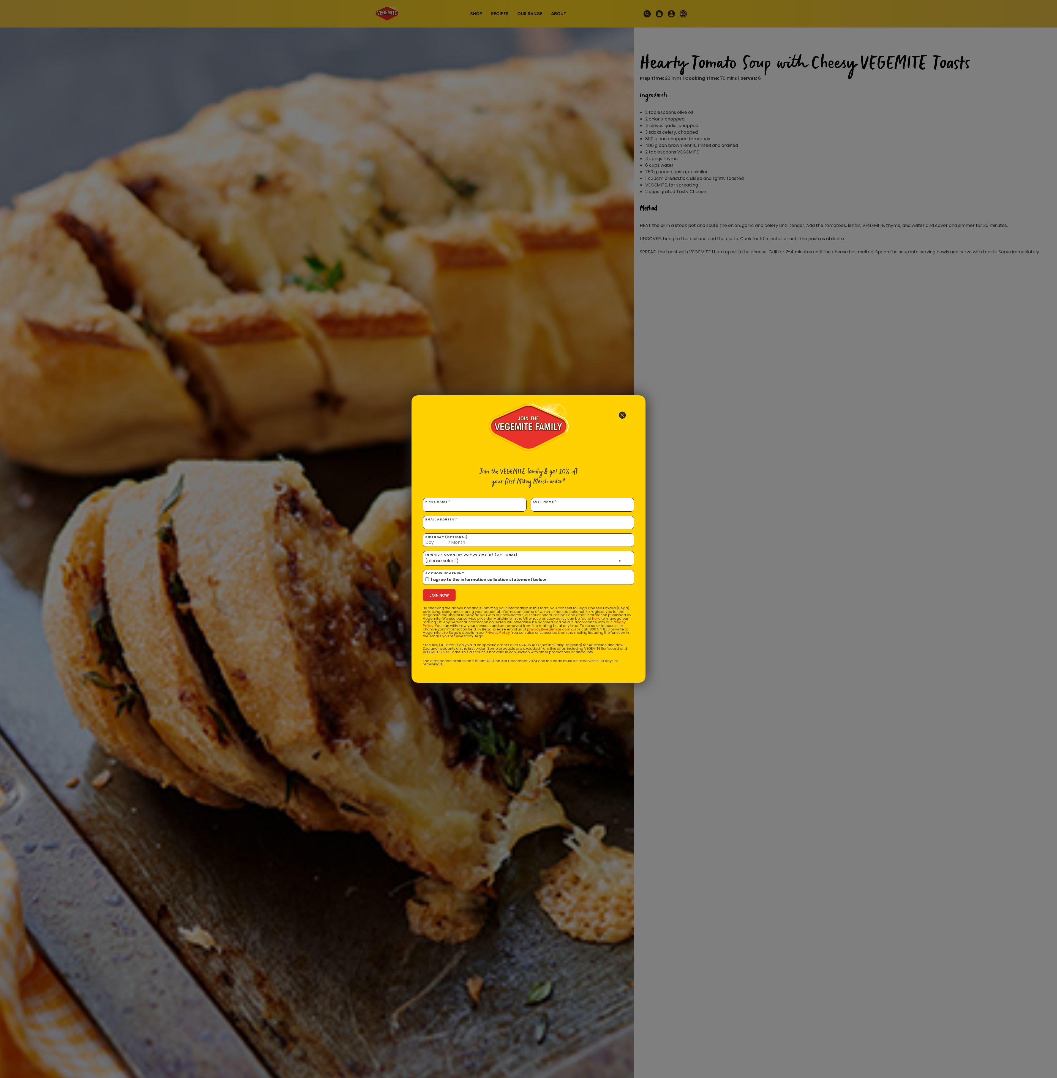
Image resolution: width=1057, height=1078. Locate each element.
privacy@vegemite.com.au (551, 629)
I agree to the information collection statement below (488, 579)
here (596, 618)
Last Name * (545, 502)
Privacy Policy (498, 632)
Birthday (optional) (446, 540)
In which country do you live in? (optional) (471, 555)
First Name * (438, 502)
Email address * (441, 519)
